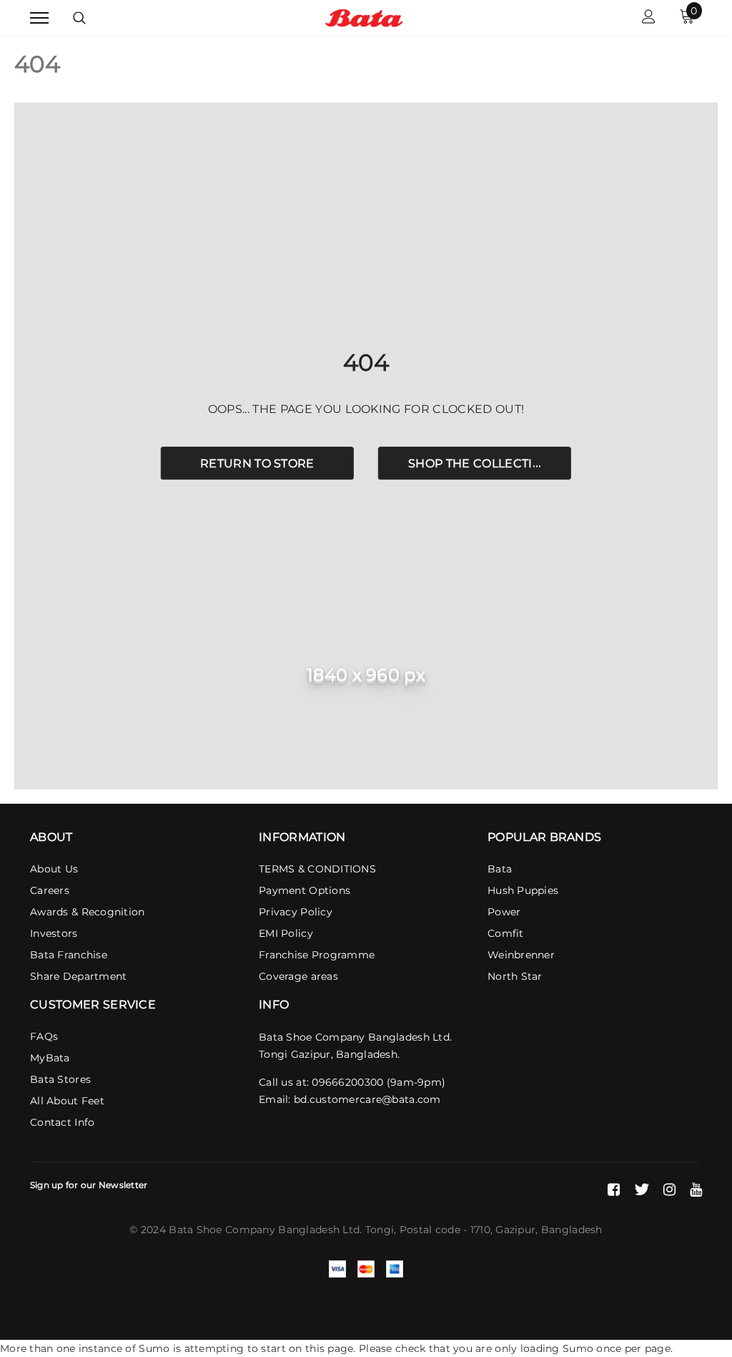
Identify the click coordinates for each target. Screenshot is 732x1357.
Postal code (430, 1229)
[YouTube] (696, 1189)
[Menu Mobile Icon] (39, 18)
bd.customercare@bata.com (367, 1099)
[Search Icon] (79, 17)
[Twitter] (641, 1189)
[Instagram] (669, 1189)
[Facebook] (614, 1189)
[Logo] (364, 17)
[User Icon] (649, 18)
